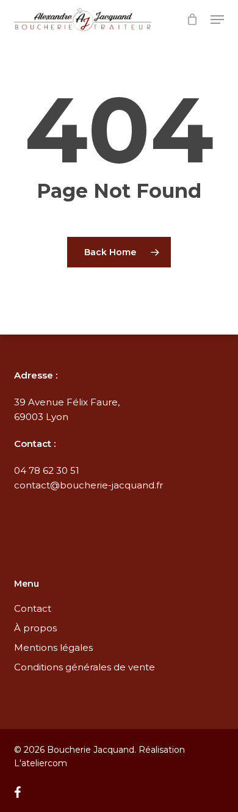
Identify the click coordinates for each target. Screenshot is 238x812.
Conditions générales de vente (84, 667)
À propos (35, 628)
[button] (217, 19)
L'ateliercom (40, 763)
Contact (32, 608)
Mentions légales (53, 647)
